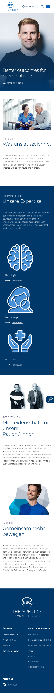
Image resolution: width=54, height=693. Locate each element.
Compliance (33, 661)
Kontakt (32, 656)
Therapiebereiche (11, 634)
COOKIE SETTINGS (36, 667)
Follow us (8, 679)
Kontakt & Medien (11, 650)
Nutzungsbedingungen (39, 645)
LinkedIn (4, 685)
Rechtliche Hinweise (39, 628)
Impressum (33, 634)
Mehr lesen (17, 280)
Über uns (7, 628)
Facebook (12, 684)
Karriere (7, 645)
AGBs (30, 650)
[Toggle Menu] (48, 6)
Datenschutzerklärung (39, 639)
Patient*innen (9, 639)
